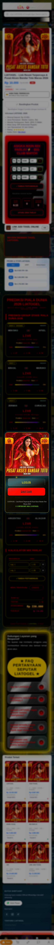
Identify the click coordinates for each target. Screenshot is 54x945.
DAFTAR (26, 491)
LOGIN (26, 482)
